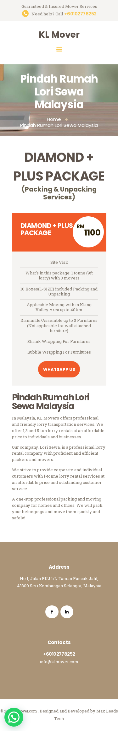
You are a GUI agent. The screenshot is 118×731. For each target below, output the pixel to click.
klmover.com (26, 710)
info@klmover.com (59, 661)
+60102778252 (59, 654)
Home (54, 119)
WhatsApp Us (59, 369)
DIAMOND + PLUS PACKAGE (46, 229)
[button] (13, 717)
